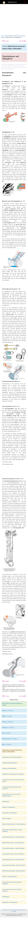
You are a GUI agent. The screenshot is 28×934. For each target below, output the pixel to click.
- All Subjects (8, 727)
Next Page (22, 41)
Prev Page (6, 41)
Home (2, 35)
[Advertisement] (14, 20)
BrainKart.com (12, 2)
